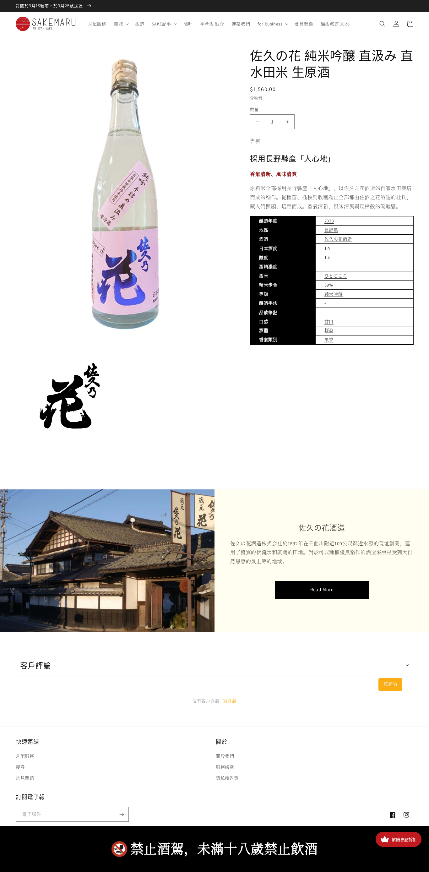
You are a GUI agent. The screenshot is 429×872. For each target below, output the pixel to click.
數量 (254, 109)
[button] (120, 23)
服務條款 (225, 767)
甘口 (329, 321)
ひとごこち (335, 276)
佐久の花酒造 (338, 239)
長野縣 (331, 230)
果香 (329, 339)
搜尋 (20, 767)
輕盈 (329, 330)
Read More (322, 589)
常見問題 (25, 778)
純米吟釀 (333, 294)
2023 (329, 221)
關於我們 (225, 756)
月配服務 (25, 756)
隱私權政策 (227, 778)
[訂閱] (121, 814)
